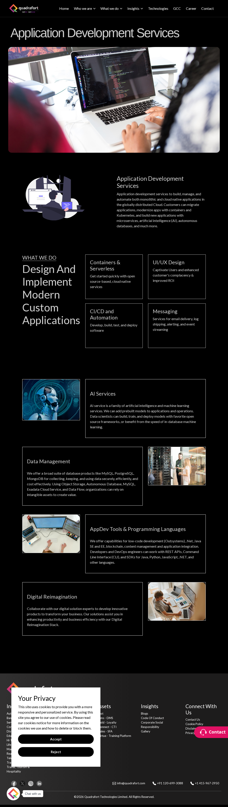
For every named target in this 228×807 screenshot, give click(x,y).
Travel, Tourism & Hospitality (18, 769)
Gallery (145, 731)
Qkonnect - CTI (106, 727)
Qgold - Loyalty (106, 722)
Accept (56, 739)
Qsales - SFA (104, 731)
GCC (177, 8)
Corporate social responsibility (152, 725)
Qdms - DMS (104, 718)
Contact (207, 8)
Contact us (192, 719)
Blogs (144, 713)
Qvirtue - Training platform (113, 736)
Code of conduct (152, 718)
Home (64, 8)
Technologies (158, 8)
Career (191, 8)
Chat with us (33, 793)
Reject (56, 752)
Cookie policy (194, 724)
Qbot (99, 713)
